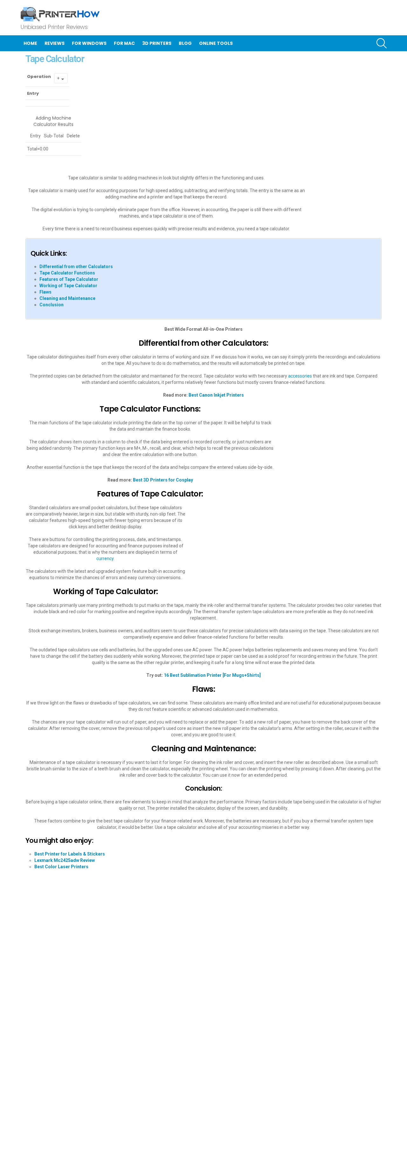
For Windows (89, 43)
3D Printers (156, 43)
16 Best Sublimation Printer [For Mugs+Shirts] (212, 675)
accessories (300, 375)
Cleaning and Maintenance (67, 298)
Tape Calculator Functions (67, 272)
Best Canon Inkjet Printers (216, 395)
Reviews (55, 43)
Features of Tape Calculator (68, 279)
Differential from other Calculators (76, 266)
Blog (185, 43)
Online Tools (216, 43)
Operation (39, 76)
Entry (33, 93)
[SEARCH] (381, 43)
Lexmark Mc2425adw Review (64, 860)
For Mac (124, 43)
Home (30, 43)
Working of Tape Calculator (68, 285)
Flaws (45, 292)
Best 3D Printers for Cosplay (163, 479)
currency (105, 558)
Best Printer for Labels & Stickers (69, 853)
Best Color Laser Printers (61, 866)
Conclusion (51, 304)
